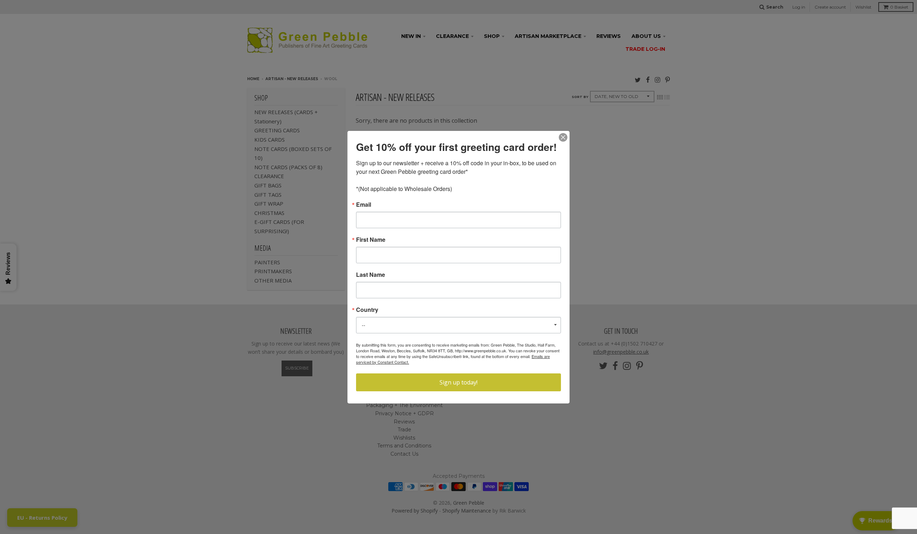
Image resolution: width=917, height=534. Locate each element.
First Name (370, 239)
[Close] (563, 137)
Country (367, 310)
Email (363, 204)
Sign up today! (458, 382)
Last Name (370, 275)
